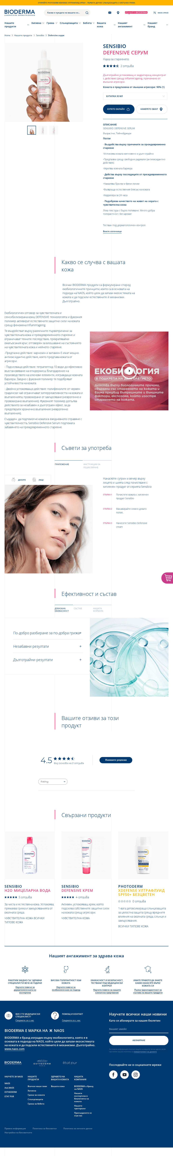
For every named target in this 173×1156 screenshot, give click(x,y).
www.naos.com (14, 1049)
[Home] (20, 12)
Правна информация (15, 1128)
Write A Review (115, 759)
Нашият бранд (152, 24)
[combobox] (135, 96)
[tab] (69, 465)
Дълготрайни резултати (33, 659)
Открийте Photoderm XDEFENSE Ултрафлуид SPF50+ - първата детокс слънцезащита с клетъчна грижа (86, 3)
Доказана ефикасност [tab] (62, 609)
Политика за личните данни (77, 1128)
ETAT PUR (9, 1096)
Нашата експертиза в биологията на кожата (81, 1097)
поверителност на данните (145, 1051)
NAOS (7, 1083)
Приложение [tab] (62, 464)
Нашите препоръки (79, 1107)
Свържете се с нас (25, 1020)
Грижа (50, 23)
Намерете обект (149, 109)
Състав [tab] (78, 608)
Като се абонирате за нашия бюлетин (134, 1020)
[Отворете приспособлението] (167, 578)
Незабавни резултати (31, 646)
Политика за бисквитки (45, 1128)
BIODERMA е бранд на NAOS (83, 1087)
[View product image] (44, 82)
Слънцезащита (69, 23)
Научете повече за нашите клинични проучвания (107, 991)
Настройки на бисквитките (18, 1132)
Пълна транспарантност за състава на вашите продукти (148, 991)
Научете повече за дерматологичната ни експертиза (25, 990)
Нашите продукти (10, 24)
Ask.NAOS (9, 1087)
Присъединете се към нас (83, 1114)
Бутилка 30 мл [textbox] (114, 96)
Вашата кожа (101, 24)
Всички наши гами (37, 1086)
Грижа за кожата (36, 1094)
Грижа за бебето (36, 1103)
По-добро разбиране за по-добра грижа (46, 633)
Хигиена (36, 23)
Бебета (87, 23)
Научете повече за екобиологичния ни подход (66, 988)
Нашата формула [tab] (98, 609)
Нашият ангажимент (125, 24)
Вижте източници (112, 231)
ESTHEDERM (11, 1092)
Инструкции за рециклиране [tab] (91, 466)
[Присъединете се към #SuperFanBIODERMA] (136, 13)
